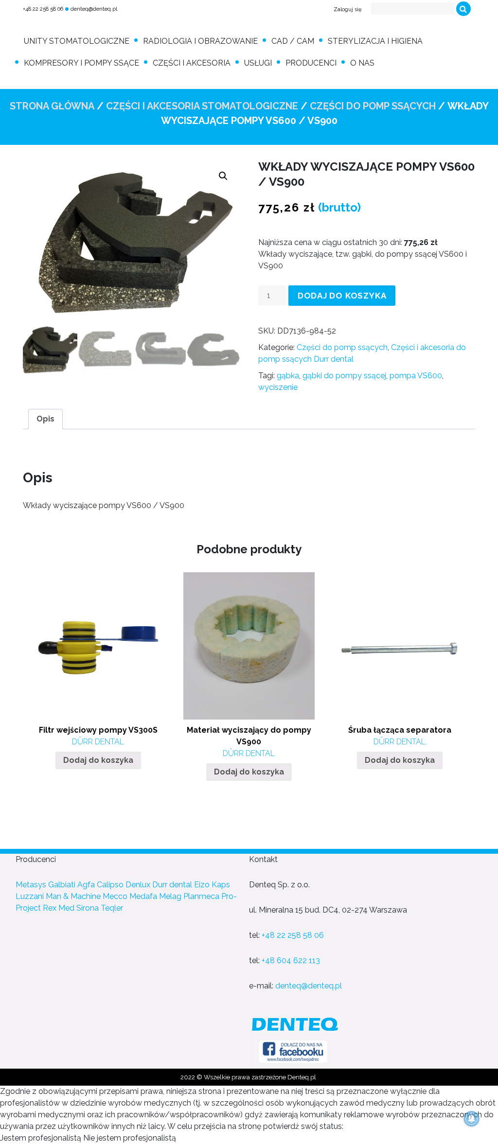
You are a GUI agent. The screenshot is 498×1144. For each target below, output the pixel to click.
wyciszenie (278, 387)
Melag (170, 896)
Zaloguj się (347, 9)
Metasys (31, 884)
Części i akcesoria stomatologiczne (202, 106)
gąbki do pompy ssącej (344, 375)
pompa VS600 (416, 375)
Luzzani (30, 896)
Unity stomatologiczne (76, 41)
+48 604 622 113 (291, 960)
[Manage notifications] (472, 1118)
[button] (223, 176)
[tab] (45, 419)
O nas (362, 63)
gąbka (288, 375)
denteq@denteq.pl (94, 9)
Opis (45, 418)
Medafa (143, 896)
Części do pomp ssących (373, 106)
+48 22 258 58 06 (43, 9)
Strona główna (52, 106)
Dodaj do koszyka (342, 295)
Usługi (258, 63)
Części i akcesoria (192, 63)
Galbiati (61, 884)
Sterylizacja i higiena (375, 41)
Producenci (311, 63)
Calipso (110, 884)
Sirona (87, 908)
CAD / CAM (292, 41)
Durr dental (172, 884)
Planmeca (201, 896)
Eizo (202, 884)
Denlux (137, 884)
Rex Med (58, 908)
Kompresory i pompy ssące (81, 63)
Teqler (112, 908)
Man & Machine (73, 896)
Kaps (221, 884)
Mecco (115, 896)
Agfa (86, 884)
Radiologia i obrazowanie (200, 41)
